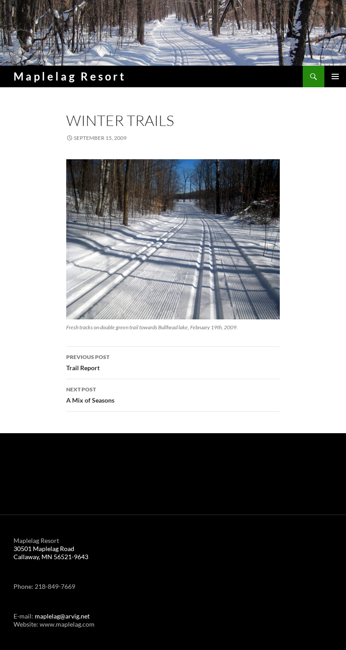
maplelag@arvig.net (62, 616)
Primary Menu (335, 76)
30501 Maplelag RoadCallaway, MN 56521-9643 (51, 552)
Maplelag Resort (70, 76)
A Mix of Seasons (90, 395)
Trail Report (87, 363)
